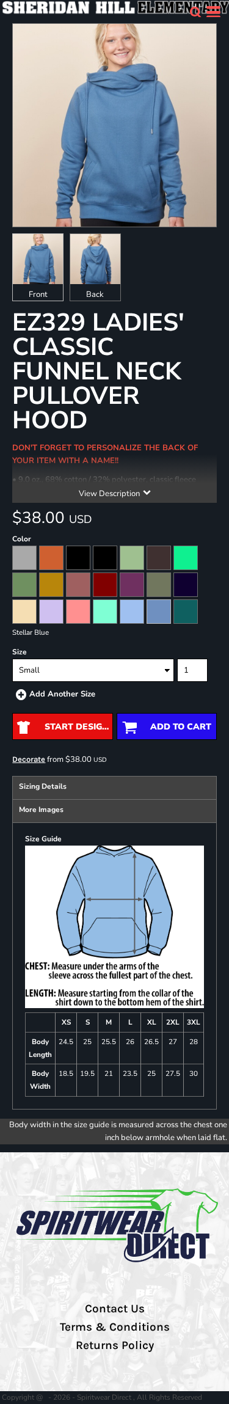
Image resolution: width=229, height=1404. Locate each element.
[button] (195, 12)
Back (95, 294)
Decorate (28, 759)
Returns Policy (115, 1345)
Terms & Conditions (115, 1327)
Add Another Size (62, 694)
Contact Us (115, 1308)
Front (38, 294)
